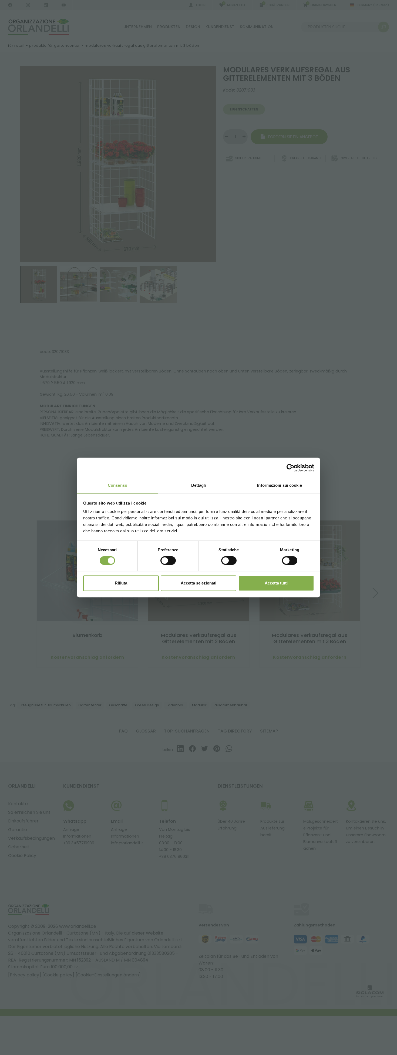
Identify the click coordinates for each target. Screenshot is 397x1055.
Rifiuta (121, 583)
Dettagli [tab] (198, 485)
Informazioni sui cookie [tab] (279, 485)
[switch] (168, 560)
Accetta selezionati (198, 583)
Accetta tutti (276, 583)
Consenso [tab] (117, 485)
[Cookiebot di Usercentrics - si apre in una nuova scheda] (290, 468)
